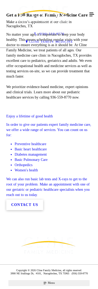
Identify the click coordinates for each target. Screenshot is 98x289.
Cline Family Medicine (51, 41)
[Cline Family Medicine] (43, 14)
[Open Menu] (91, 14)
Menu (51, 282)
